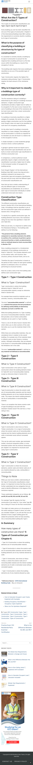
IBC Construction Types (15, 612)
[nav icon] (29, 1)
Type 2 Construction (16, 614)
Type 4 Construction (16, 616)
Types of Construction (16, 618)
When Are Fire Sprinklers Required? (15, 606)
